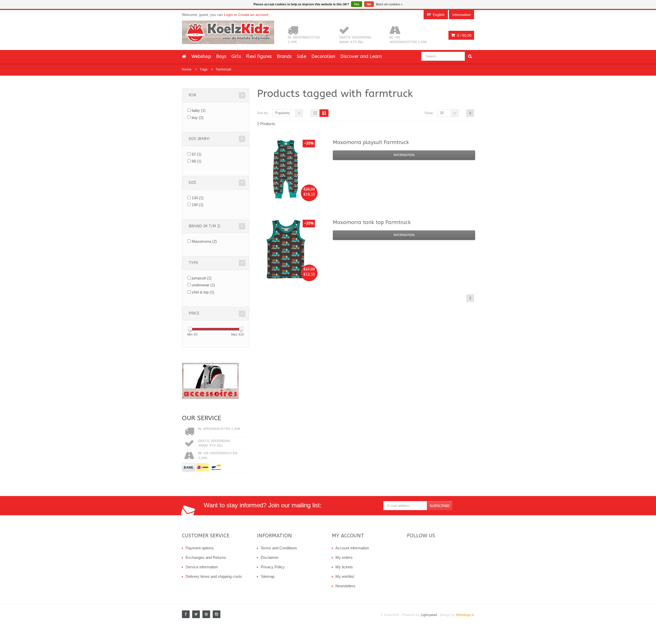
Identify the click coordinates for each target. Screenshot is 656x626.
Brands (284, 56)
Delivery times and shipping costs (214, 576)
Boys (221, 56)
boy (197, 117)
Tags (204, 69)
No (369, 4)
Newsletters (345, 586)
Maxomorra (204, 241)
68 (196, 161)
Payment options (200, 548)
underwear (203, 285)
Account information (352, 548)
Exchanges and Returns (206, 557)
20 (442, 113)
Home (186, 69)
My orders (344, 557)
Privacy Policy (273, 567)
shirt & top (203, 292)
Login (228, 15)
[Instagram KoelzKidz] (216, 614)
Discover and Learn (361, 56)
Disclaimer (270, 557)
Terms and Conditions (279, 548)
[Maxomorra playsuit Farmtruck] (285, 169)
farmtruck (223, 69)
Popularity (282, 113)
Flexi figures (259, 56)
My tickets (344, 567)
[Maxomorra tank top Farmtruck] (285, 249)
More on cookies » (389, 4)
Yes (356, 4)
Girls (236, 56)
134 (197, 198)
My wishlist (344, 576)
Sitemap (267, 576)
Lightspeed (429, 615)
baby (199, 110)
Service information (202, 567)
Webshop (201, 56)
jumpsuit (201, 278)
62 (196, 154)
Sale (301, 56)
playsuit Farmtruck (371, 142)
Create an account (253, 15)
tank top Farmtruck (372, 222)
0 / (463, 35)
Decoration (323, 56)
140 (197, 205)
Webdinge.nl (465, 615)
